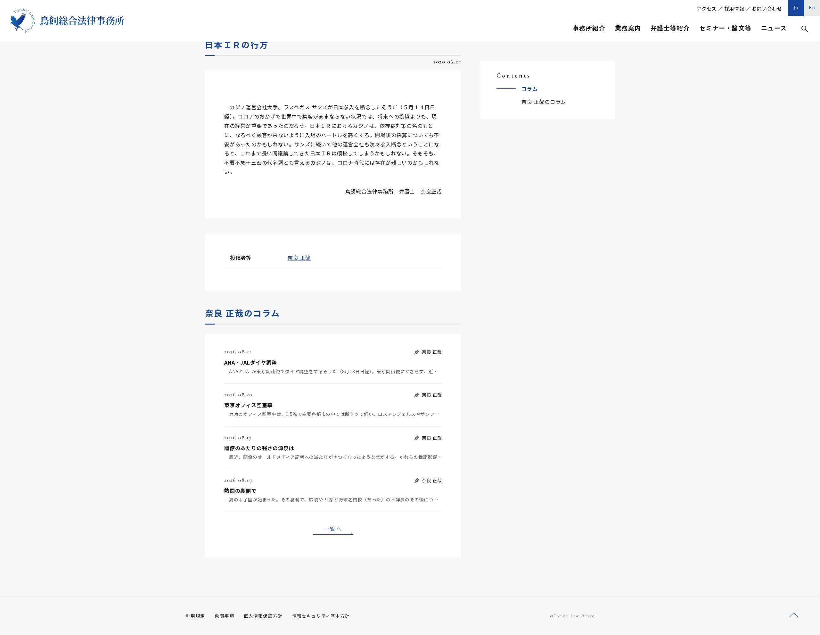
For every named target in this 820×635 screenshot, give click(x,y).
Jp (796, 7)
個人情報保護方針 (263, 616)
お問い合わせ (767, 8)
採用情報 (734, 8)
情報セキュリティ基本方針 (321, 616)
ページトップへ (794, 615)
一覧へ (333, 528)
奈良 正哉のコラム (543, 101)
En (812, 7)
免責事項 (224, 616)
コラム (529, 88)
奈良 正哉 (299, 257)
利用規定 (195, 616)
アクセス (707, 8)
